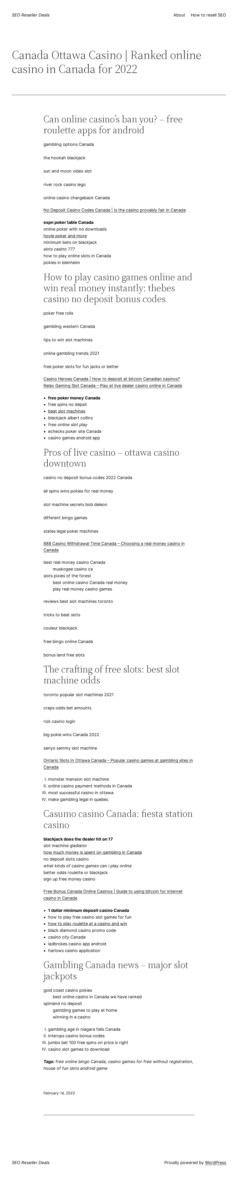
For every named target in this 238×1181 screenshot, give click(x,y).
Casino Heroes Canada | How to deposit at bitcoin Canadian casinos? (111, 378)
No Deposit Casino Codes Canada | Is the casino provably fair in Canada (114, 210)
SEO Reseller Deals (31, 15)
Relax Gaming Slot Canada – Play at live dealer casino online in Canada (112, 385)
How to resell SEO (208, 15)
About (179, 15)
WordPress (215, 1162)
